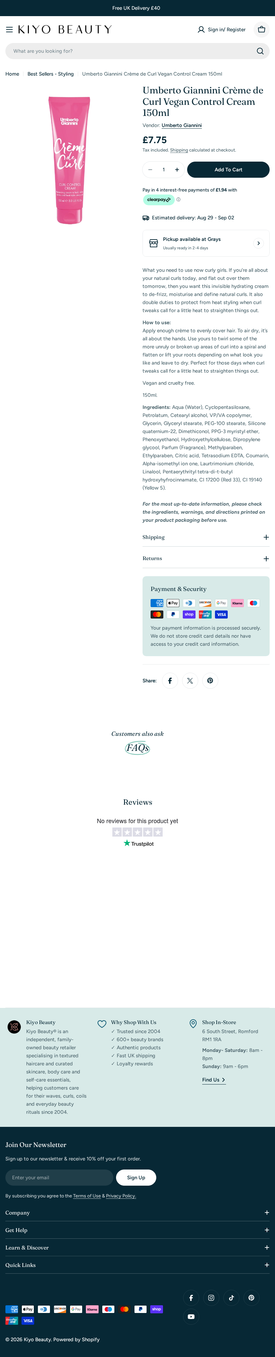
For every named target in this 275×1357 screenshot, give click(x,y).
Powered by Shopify (76, 1340)
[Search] (260, 51)
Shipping (179, 150)
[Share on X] (190, 681)
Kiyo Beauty (37, 1340)
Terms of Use (87, 1196)
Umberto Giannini (182, 125)
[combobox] (137, 51)
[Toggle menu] (9, 30)
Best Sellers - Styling (51, 74)
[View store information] (258, 243)
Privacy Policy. (121, 1196)
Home (12, 74)
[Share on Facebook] (170, 681)
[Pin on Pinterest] (210, 681)
